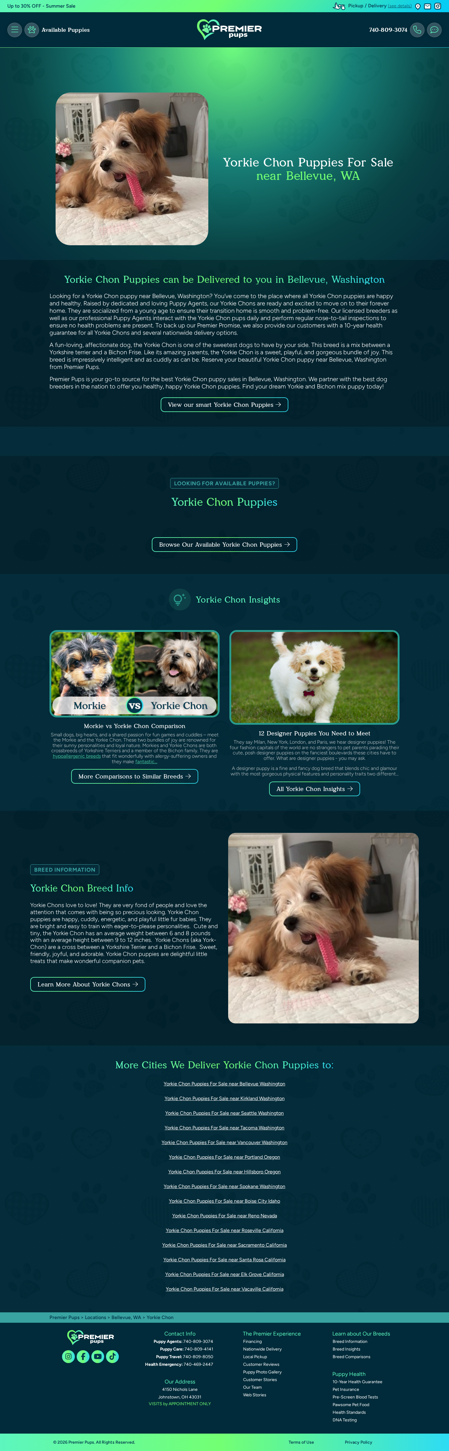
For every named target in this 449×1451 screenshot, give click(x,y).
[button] (418, 6)
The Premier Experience (272, 1333)
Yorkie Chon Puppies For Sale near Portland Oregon (224, 1157)
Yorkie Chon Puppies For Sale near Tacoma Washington (224, 1128)
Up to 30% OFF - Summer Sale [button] (41, 6)
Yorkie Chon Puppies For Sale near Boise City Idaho (224, 1201)
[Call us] (417, 30)
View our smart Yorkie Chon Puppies (222, 404)
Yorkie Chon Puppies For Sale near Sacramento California (224, 1245)
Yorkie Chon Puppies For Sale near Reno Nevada (224, 1216)
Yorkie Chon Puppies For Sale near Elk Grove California (224, 1274)
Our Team (252, 1387)
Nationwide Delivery (262, 1349)
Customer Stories (260, 1379)
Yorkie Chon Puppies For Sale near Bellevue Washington (224, 1084)
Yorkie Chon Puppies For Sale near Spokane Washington (224, 1186)
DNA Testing (345, 1420)
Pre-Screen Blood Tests (355, 1397)
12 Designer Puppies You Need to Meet (315, 733)
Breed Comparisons (352, 1356)
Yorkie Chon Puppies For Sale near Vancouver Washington (224, 1142)
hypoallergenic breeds (77, 756)
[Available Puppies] (31, 30)
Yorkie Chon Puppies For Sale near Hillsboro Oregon (224, 1172)
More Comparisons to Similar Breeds (130, 776)
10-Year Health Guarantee (357, 1381)
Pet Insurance (346, 1389)
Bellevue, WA (126, 1317)
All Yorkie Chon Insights (310, 789)
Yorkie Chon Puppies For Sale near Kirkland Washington (225, 1098)
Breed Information (350, 1341)
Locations (95, 1317)
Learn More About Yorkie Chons (84, 984)
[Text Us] (434, 30)
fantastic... (146, 761)
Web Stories (254, 1395)
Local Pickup (255, 1356)
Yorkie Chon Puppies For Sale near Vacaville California (224, 1289)
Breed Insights (346, 1349)
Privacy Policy (358, 1442)
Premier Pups (64, 1317)
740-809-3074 (388, 30)
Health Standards (349, 1412)
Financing (252, 1341)
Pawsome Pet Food (351, 1404)
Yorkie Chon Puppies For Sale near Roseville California (224, 1230)
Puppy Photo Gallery (262, 1372)
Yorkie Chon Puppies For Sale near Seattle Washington (224, 1113)
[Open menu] (14, 30)
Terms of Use (301, 1442)
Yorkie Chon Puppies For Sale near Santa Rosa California (224, 1260)
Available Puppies (66, 30)
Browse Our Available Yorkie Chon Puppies (220, 544)
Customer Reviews (261, 1364)
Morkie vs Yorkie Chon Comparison (134, 726)
